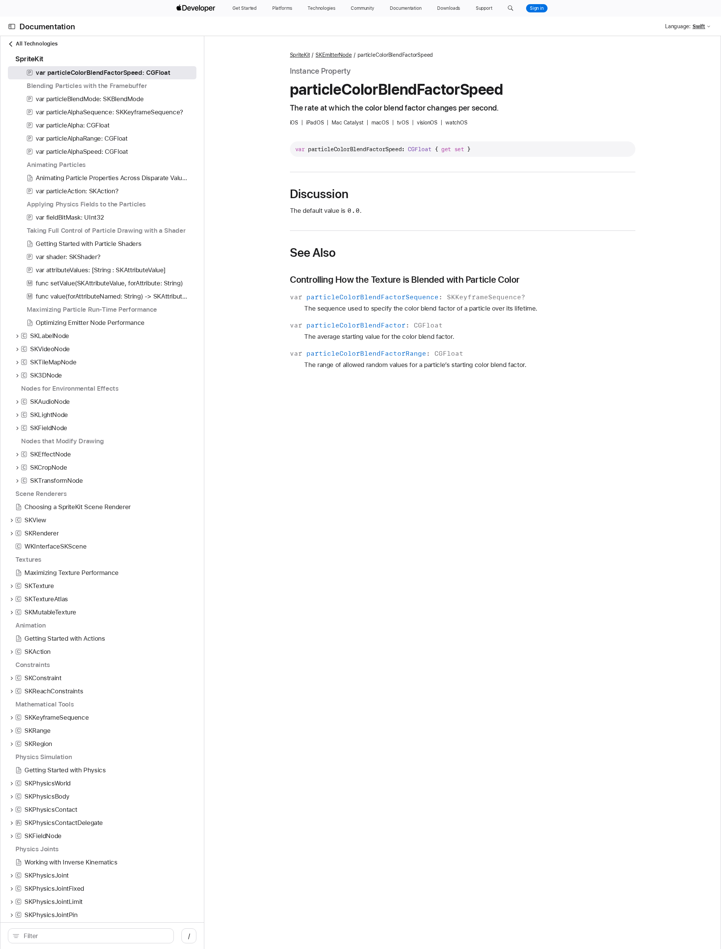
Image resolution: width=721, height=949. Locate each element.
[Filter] (95, 936)
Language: (678, 26)
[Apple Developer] (196, 8)
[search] (91, 935)
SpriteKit (300, 55)
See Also (313, 252)
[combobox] (95, 936)
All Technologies (36, 44)
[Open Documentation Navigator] (11, 26)
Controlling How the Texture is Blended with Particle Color (405, 279)
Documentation (47, 26)
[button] (510, 8)
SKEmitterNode (333, 55)
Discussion (319, 194)
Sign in (537, 8)
